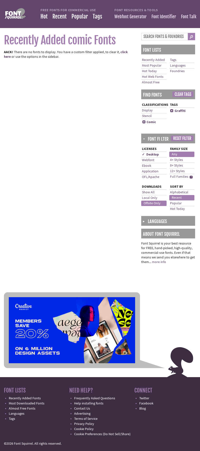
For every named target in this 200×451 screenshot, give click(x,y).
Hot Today (149, 71)
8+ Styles (176, 165)
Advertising (82, 414)
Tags (97, 16)
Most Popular (151, 65)
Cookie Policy (84, 429)
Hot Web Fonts (152, 77)
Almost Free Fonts (22, 408)
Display (147, 110)
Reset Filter (182, 138)
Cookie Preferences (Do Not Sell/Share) (102, 434)
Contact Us (82, 408)
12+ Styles (177, 171)
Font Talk (188, 16)
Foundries (177, 71)
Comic (149, 122)
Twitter (144, 398)
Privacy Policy (84, 424)
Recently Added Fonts (25, 398)
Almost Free (151, 82)
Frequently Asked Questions (94, 398)
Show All (148, 192)
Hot (44, 16)
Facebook (146, 403)
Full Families (179, 177)
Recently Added (153, 60)
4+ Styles (176, 160)
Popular (79, 16)
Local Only (149, 198)
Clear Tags (183, 94)
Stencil (147, 116)
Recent (59, 16)
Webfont (148, 160)
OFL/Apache (150, 177)
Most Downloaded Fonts (26, 403)
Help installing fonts (88, 403)
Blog (142, 408)
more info (159, 262)
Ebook (146, 166)
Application (150, 171)
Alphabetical (179, 192)
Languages (178, 65)
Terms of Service (86, 419)
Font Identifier (163, 16)
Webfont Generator (130, 16)
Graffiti (178, 110)
